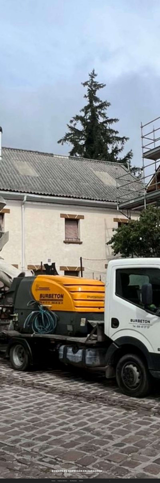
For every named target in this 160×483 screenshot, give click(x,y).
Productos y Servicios (62, 480)
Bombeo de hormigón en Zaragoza (77, 471)
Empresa (53, 480)
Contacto (81, 480)
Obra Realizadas (73, 480)
